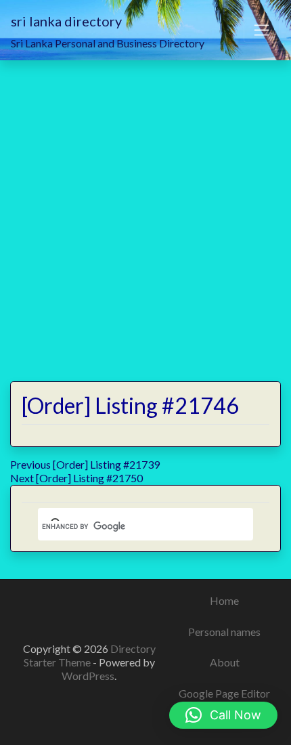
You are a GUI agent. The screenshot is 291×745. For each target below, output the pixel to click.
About (225, 662)
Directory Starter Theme (90, 655)
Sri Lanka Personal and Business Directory (107, 43)
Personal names (224, 631)
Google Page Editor (224, 693)
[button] (223, 715)
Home (224, 600)
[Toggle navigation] (262, 30)
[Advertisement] (145, 212)
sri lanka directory (66, 21)
